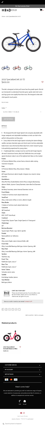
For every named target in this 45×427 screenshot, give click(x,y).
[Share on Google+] (6, 309)
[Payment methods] (7, 380)
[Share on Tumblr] (16, 309)
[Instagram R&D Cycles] (24, 413)
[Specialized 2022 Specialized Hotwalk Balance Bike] (12, 336)
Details (4, 126)
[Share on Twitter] (19, 309)
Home (3, 16)
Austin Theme (16, 419)
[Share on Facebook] (3, 309)
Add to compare (39, 315)
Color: (4, 108)
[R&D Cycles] (11, 10)
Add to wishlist (29, 315)
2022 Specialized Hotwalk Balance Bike (10, 348)
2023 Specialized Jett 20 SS (13, 16)
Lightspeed (30, 419)
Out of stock (8, 119)
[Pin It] (9, 309)
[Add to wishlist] (42, 82)
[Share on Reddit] (12, 309)
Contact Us (27, 301)
